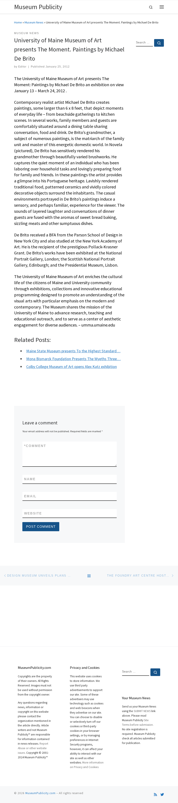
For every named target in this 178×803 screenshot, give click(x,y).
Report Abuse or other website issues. (33, 748)
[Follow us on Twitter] (162, 794)
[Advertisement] (150, 120)
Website (33, 513)
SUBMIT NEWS (142, 711)
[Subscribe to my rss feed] (155, 794)
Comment (35, 446)
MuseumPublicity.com (40, 793)
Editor (22, 66)
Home (18, 22)
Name (30, 479)
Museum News (34, 22)
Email (30, 496)
